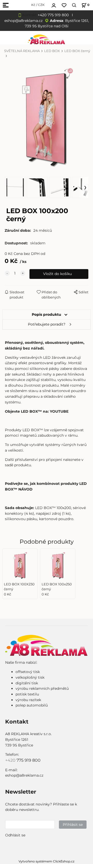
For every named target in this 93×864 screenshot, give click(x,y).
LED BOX (52, 51)
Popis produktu (46, 314)
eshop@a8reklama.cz (23, 20)
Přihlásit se (73, 824)
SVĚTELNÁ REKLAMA (22, 51)
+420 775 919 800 (53, 15)
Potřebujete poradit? (46, 324)
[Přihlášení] (53, 4)
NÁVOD (25, 489)
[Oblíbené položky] (64, 5)
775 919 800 (29, 760)
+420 (11, 760)
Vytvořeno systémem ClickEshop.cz (46, 861)
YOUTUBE (59, 411)
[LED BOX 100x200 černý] (46, 117)
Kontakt (29, 15)
